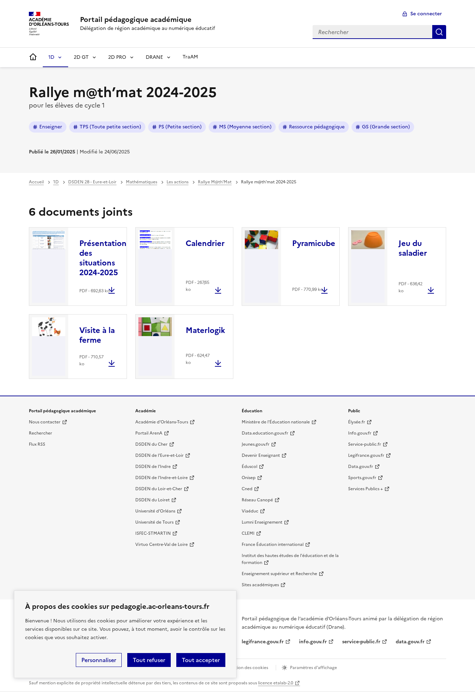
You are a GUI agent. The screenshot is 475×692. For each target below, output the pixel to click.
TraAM (190, 57)
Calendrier (205, 243)
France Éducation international (273, 544)
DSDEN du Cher (151, 444)
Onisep (249, 478)
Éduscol (249, 466)
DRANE (154, 57)
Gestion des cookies (248, 668)
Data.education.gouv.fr (265, 433)
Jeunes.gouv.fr (255, 444)
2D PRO (117, 57)
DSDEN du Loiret (152, 500)
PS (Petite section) (180, 126)
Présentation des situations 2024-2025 (103, 258)
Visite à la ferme (97, 335)
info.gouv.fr (313, 641)
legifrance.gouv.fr (263, 641)
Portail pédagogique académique (136, 19)
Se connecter (426, 13)
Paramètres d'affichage (313, 668)
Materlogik (205, 330)
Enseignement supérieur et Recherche (279, 574)
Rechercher (439, 32)
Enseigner (50, 126)
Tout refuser (149, 660)
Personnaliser (98, 660)
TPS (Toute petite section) (110, 126)
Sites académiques (260, 585)
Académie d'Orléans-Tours (161, 422)
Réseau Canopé (257, 500)
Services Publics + (365, 489)
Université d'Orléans (155, 511)
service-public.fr (361, 641)
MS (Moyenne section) (245, 126)
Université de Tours (154, 522)
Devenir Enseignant (261, 455)
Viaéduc (250, 511)
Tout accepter (201, 660)
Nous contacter (45, 422)
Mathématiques (141, 182)
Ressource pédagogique (317, 126)
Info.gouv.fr (359, 433)
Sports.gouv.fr (362, 478)
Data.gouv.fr (360, 466)
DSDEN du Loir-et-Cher (158, 489)
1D (51, 57)
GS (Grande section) (386, 126)
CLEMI (248, 533)
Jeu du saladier (412, 248)
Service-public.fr (364, 444)
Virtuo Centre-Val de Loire (161, 544)
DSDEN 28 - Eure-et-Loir (92, 182)
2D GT (81, 57)
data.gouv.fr (410, 641)
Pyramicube (313, 243)
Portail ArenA (148, 433)
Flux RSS (37, 444)
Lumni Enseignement (262, 522)
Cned (247, 489)
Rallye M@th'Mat (215, 182)
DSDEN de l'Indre (153, 466)
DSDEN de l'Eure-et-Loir (159, 455)
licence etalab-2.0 (275, 683)
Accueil (36, 182)
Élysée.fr (356, 422)
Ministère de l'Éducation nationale (276, 422)
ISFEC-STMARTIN (153, 533)
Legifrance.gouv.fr (366, 455)
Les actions (177, 182)
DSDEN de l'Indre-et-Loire (161, 478)
